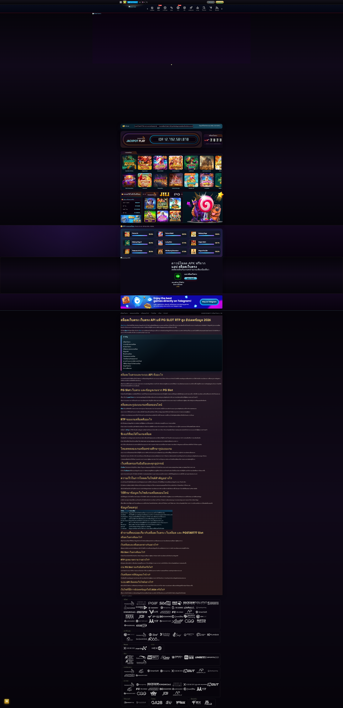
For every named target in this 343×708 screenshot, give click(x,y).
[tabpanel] (171, 40)
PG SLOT (166, 313)
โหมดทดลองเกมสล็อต (129, 356)
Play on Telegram (133, 2)
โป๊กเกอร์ (204, 10)
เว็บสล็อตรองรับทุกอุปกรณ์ (130, 359)
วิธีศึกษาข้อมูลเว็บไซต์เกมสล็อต (131, 363)
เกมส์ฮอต (152, 10)
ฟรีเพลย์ (151, 202)
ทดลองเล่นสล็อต (134, 313)
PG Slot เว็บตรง (127, 346)
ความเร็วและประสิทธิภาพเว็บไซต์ (132, 361)
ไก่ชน (210, 10)
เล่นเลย (130, 162)
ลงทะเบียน (219, 2)
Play (142, 141)
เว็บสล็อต (153, 313)
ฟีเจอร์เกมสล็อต (127, 354)
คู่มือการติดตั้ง (190, 278)
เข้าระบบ (211, 2)
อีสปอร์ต (217, 10)
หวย (178, 10)
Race (171, 10)
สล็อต (158, 10)
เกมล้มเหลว (191, 10)
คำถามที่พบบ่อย (127, 368)
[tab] (152, 194)
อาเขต (197, 10)
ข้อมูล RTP (126, 351)
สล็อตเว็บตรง (124, 313)
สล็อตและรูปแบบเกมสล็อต (130, 349)
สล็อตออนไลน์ (145, 313)
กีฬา (185, 10)
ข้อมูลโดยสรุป (127, 366)
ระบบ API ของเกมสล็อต (129, 344)
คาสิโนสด (165, 10)
